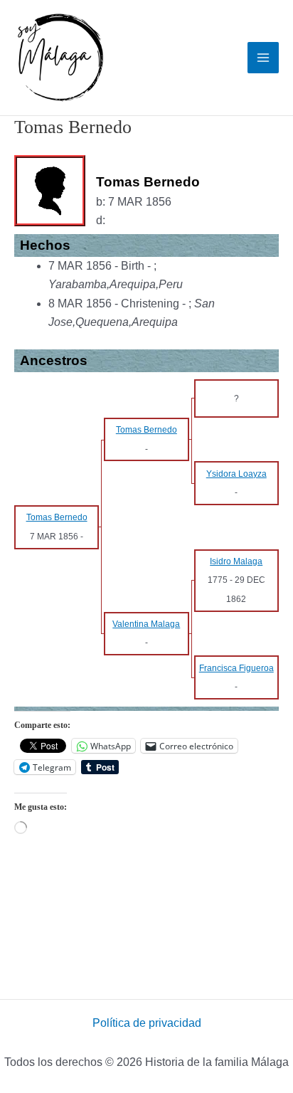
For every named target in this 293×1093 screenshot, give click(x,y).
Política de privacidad (146, 1023)
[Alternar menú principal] (263, 57)
